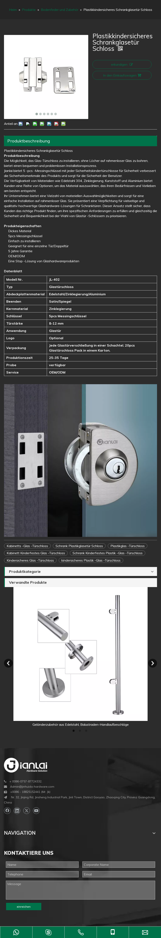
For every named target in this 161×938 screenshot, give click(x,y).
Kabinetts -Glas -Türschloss (27, 546)
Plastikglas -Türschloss (127, 546)
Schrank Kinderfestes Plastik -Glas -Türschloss (108, 553)
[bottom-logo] (25, 765)
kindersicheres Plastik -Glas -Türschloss (91, 560)
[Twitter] (26, 810)
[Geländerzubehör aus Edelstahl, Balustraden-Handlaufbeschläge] (80, 654)
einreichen (24, 907)
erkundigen (119, 64)
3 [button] (87, 731)
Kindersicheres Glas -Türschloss (30, 560)
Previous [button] (8, 663)
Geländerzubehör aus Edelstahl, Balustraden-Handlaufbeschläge (80, 724)
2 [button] (80, 731)
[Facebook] (7, 810)
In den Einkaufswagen (119, 75)
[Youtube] (36, 810)
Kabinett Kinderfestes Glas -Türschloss (36, 553)
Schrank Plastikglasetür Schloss (79, 546)
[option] (80, 657)
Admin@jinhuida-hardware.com (32, 786)
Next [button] (152, 663)
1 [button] (74, 731)
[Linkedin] (17, 810)
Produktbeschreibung (28, 140)
